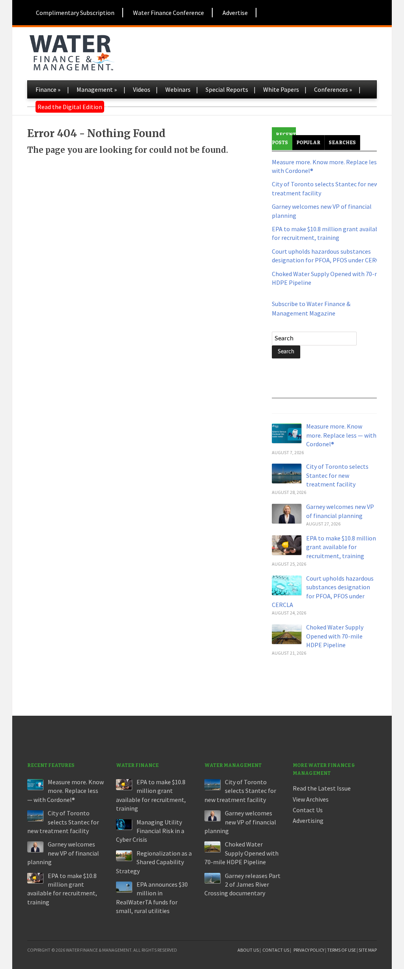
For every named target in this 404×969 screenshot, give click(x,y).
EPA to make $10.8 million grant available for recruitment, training (341, 547)
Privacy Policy (309, 950)
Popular (308, 142)
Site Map (368, 950)
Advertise (235, 13)
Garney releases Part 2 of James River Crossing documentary (242, 884)
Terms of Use (341, 950)
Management (97, 89)
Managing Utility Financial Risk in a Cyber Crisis (150, 831)
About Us (248, 950)
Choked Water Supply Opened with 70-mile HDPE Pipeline (334, 636)
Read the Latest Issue (322, 788)
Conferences (333, 89)
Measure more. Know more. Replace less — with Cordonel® (341, 435)
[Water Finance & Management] (71, 51)
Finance (48, 89)
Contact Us (308, 810)
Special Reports (227, 89)
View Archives (311, 799)
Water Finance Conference (168, 13)
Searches (342, 142)
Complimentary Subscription (75, 13)
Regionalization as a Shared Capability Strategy (154, 862)
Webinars (178, 89)
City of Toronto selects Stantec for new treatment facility (337, 475)
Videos (141, 89)
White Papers (281, 89)
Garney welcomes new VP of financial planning (63, 853)
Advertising (308, 820)
